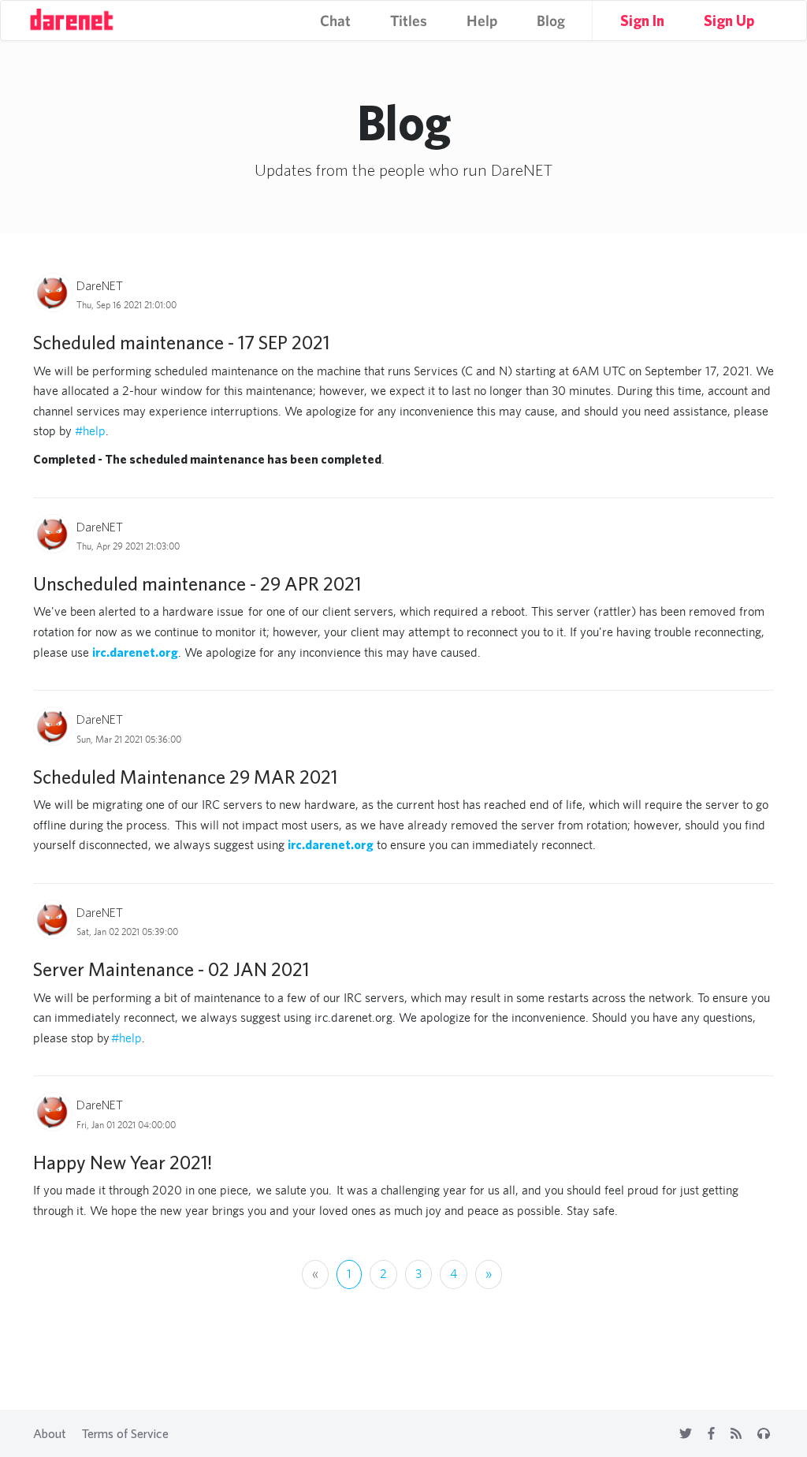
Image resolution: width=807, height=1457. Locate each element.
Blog (551, 20)
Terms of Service (125, 1433)
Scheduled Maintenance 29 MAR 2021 (185, 777)
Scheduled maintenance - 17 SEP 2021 (181, 342)
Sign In (642, 20)
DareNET (99, 285)
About (49, 1433)
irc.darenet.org (135, 652)
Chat (335, 20)
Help (482, 20)
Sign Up (729, 20)
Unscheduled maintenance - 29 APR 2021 (197, 583)
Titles (408, 20)
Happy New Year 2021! (122, 1162)
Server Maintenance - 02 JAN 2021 (171, 969)
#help (90, 430)
